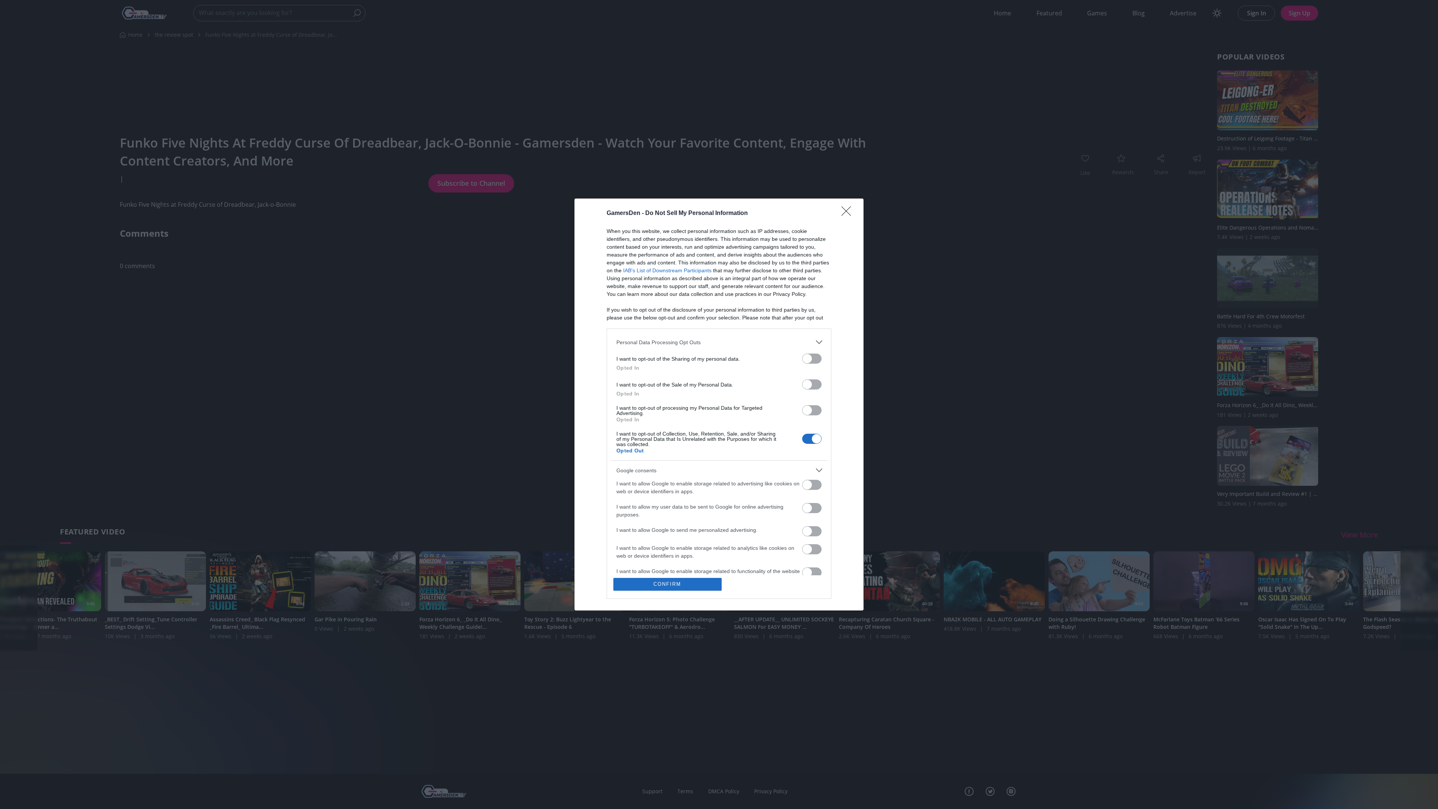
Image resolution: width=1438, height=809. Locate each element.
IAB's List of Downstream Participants (667, 270)
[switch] (812, 359)
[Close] (848, 213)
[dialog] (719, 404)
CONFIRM (667, 584)
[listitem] (719, 342)
